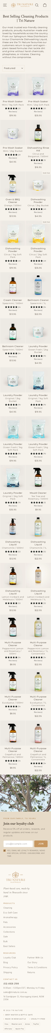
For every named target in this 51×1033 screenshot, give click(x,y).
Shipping (7, 972)
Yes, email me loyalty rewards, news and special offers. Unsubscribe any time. (26, 853)
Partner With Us (35, 958)
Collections (9, 932)
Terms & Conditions (37, 967)
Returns (31, 972)
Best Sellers (9, 946)
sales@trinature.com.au (15, 992)
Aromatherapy (10, 917)
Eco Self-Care (10, 913)
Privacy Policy (10, 967)
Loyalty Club (9, 958)
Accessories (9, 927)
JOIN (41, 843)
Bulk (5, 941)
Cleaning (7, 908)
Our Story (32, 962)
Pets (5, 922)
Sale (5, 936)
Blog (5, 962)
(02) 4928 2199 (11, 984)
